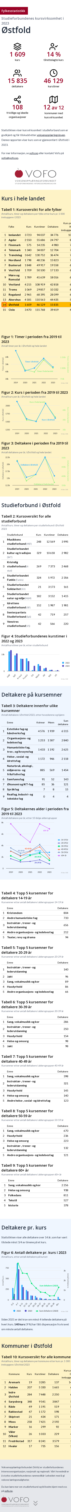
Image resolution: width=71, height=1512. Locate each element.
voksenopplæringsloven (51, 135)
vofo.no (33, 153)
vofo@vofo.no (9, 158)
